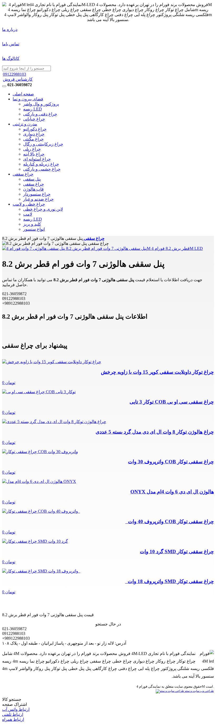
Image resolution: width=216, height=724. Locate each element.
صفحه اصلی (23, 94)
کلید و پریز (32, 224)
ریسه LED (32, 109)
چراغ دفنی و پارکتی (40, 114)
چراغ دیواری (34, 134)
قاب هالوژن (33, 189)
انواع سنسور (34, 229)
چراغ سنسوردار (37, 194)
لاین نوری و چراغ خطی (43, 209)
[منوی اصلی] (4, 86)
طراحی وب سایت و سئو (199, 690)
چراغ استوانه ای (37, 159)
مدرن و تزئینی (25, 124)
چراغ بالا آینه (34, 154)
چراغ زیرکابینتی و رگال (43, 144)
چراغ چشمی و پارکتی (42, 169)
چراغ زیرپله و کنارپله (41, 164)
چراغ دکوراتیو (35, 129)
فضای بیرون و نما (28, 99)
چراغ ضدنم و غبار (38, 199)
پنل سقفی (32, 179)
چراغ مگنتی (33, 139)
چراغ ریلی (32, 149)
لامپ (27, 214)
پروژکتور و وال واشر (41, 104)
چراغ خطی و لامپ (29, 204)
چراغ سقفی (23, 174)
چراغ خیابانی (34, 119)
